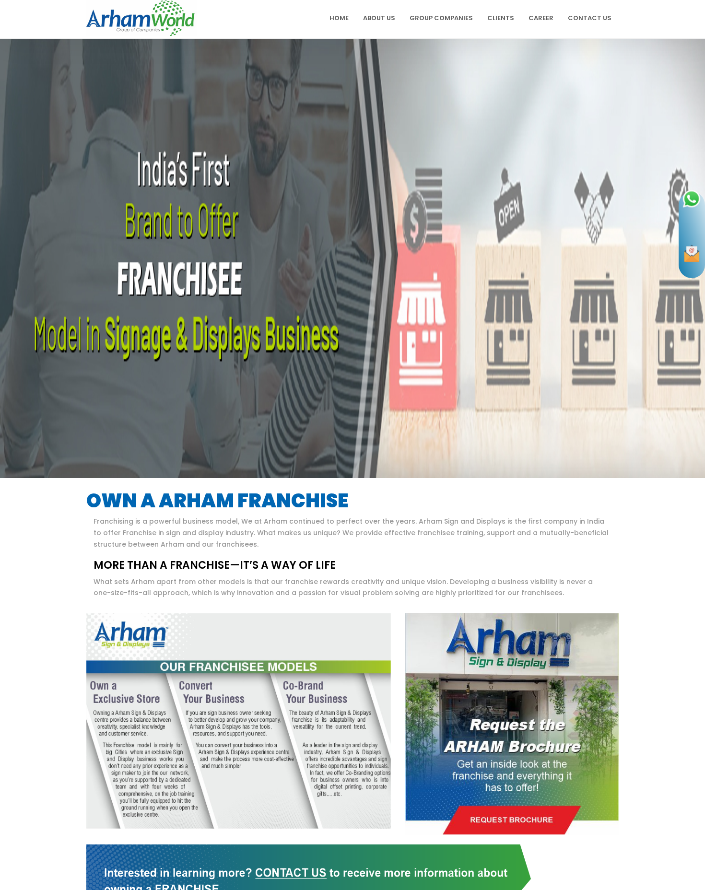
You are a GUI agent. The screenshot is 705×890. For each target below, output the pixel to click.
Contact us (589, 18)
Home (339, 18)
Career (541, 18)
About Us (379, 18)
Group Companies (441, 18)
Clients (500, 18)
